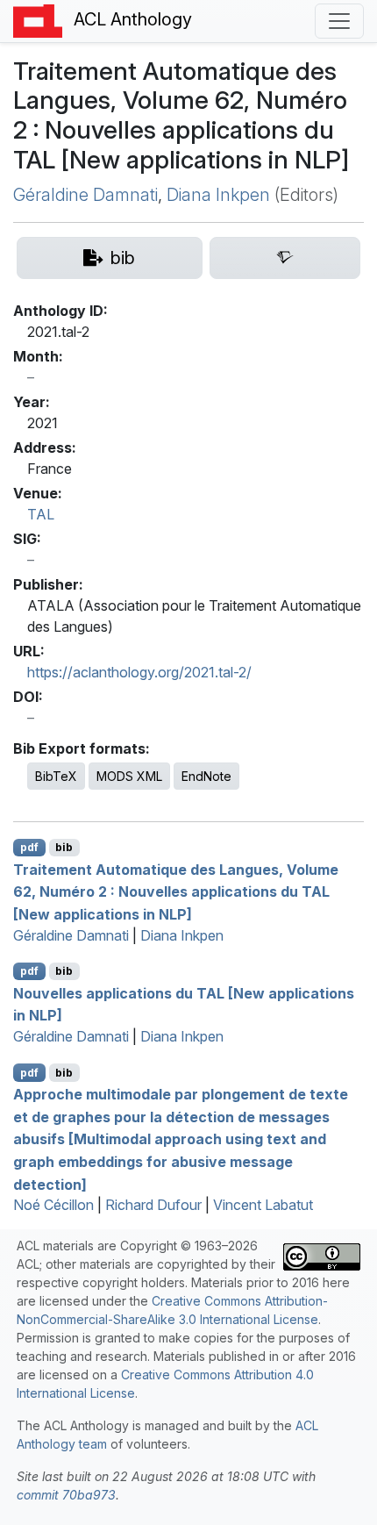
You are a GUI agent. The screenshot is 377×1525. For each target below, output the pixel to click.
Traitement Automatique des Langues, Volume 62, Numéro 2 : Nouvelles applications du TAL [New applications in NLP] (175, 891)
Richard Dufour (153, 1205)
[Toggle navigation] (339, 21)
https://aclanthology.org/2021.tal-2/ (139, 672)
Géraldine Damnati (85, 194)
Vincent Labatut (263, 1205)
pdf (29, 847)
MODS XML (129, 776)
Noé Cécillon (53, 1205)
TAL (40, 514)
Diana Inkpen (218, 194)
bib (64, 847)
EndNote (206, 776)
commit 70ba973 (66, 1494)
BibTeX (56, 776)
